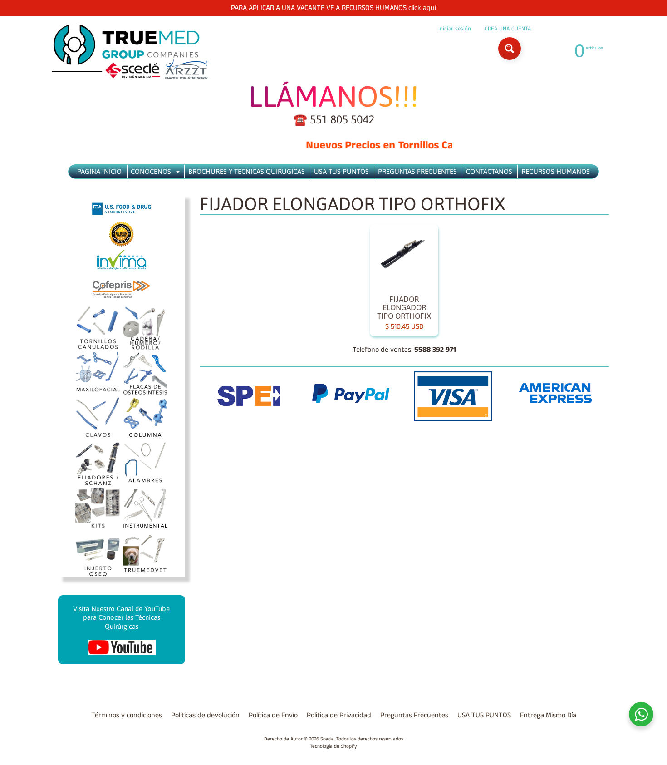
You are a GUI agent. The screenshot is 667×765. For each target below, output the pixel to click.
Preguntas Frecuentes (414, 715)
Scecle (327, 739)
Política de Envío (273, 715)
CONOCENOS (156, 173)
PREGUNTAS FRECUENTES (417, 171)
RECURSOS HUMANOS (555, 171)
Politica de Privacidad (339, 715)
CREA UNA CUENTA (508, 29)
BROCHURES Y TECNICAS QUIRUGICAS (246, 171)
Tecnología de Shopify (333, 746)
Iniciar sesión (454, 29)
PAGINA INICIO (99, 171)
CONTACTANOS (489, 171)
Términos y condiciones (126, 715)
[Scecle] (129, 52)
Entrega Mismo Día (548, 715)
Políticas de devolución (205, 715)
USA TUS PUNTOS (341, 171)
